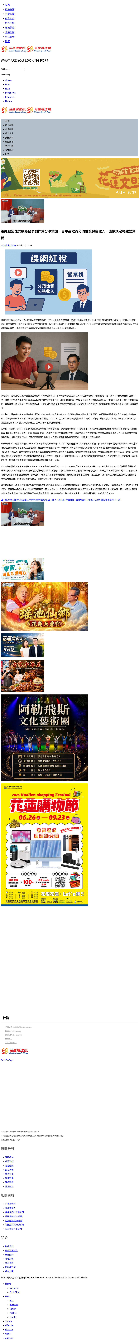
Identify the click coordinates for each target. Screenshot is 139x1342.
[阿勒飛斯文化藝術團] (44, 781)
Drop (7, 84)
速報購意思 (10, 1207)
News (8, 1296)
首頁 (7, 4)
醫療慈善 (9, 27)
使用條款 (9, 1262)
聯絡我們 (9, 1246)
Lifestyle (9, 1325)
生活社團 (9, 32)
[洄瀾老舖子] (22, 692)
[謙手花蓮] (44, 630)
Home (8, 1283)
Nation (8, 101)
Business (14, 1304)
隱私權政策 (10, 1267)
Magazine (14, 1287)
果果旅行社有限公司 (14, 1212)
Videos (8, 80)
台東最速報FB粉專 (13, 1220)
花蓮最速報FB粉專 (13, 1216)
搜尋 (3, 68)
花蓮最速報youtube (14, 1224)
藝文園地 (9, 36)
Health (13, 1317)
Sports (8, 1321)
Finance (9, 1329)
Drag (7, 88)
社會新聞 (9, 13)
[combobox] (15, 69)
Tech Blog (14, 1292)
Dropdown (10, 92)
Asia (11, 1300)
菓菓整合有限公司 (13, 1228)
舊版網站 (9, 1157)
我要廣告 (9, 1258)
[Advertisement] (66, 543)
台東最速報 (10, 1203)
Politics (13, 1312)
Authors (9, 1337)
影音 (7, 41)
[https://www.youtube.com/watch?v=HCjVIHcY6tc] (22, 222)
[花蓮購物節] (44, 906)
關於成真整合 (11, 1250)
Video (8, 1333)
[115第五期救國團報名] (22, 579)
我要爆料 (9, 1254)
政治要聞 (9, 9)
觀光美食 (9, 22)
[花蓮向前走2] (22, 657)
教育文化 (9, 18)
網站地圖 (9, 1271)
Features (9, 96)
